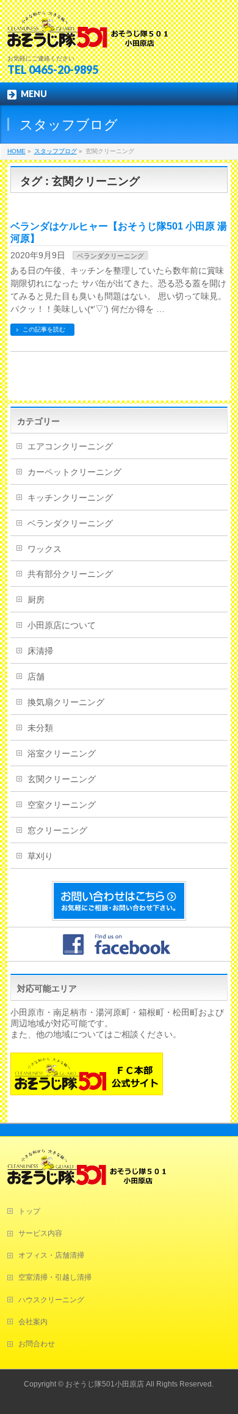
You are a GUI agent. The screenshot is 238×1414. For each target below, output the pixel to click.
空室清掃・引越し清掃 (55, 1277)
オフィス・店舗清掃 (51, 1255)
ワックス (44, 549)
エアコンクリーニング (70, 446)
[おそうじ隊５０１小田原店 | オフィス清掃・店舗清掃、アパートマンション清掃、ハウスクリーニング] (87, 34)
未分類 (40, 728)
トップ (29, 1211)
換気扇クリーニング (65, 702)
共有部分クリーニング (70, 574)
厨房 (36, 599)
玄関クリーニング (61, 779)
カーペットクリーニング (74, 472)
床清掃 (40, 651)
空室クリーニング (61, 805)
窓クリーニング (57, 830)
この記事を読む (44, 329)
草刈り (40, 856)
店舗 (36, 676)
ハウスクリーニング (51, 1300)
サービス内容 (40, 1233)
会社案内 (33, 1322)
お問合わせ (36, 1344)
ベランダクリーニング (110, 255)
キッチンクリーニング (70, 497)
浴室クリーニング (61, 753)
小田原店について (61, 625)
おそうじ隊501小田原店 (104, 1384)
